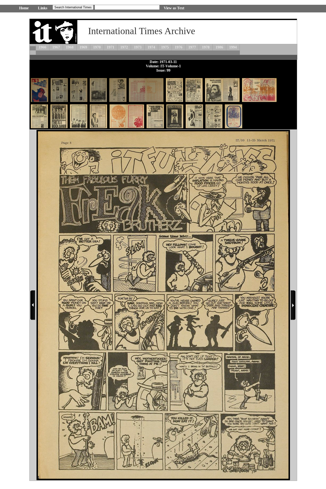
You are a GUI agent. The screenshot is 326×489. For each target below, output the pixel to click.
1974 (151, 47)
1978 (206, 47)
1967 (56, 47)
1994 (233, 47)
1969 (83, 47)
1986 (219, 47)
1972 (124, 47)
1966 (42, 47)
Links (42, 8)
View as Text (174, 8)
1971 (110, 47)
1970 (97, 47)
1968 (70, 47)
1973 (138, 47)
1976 (178, 47)
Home (24, 8)
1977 (192, 47)
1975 (165, 47)
